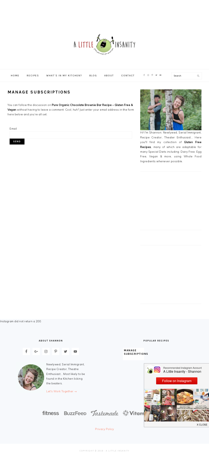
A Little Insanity (104, 44)
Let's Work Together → (61, 391)
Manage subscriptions (136, 352)
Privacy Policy (104, 429)
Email (13, 128)
